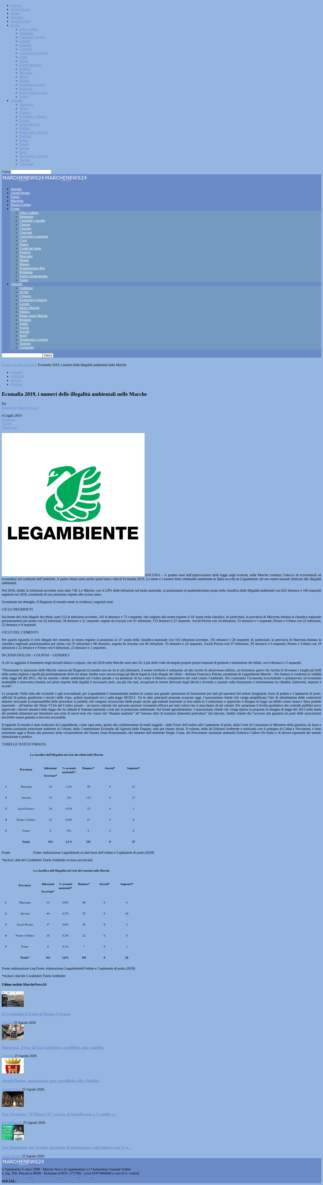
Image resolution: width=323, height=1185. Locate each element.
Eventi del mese (30, 65)
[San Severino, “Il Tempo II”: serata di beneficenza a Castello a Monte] (13, 1105)
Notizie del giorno (44, 1177)
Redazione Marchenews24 (20, 407)
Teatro (23, 96)
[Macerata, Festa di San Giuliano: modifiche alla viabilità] (13, 1039)
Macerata (17, 17)
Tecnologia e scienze (33, 156)
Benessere (26, 33)
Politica (24, 128)
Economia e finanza (33, 116)
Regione (25, 136)
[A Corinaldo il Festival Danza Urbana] (13, 1005)
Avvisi (23, 108)
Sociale (24, 148)
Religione (26, 89)
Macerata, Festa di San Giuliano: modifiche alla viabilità (53, 1047)
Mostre (24, 77)
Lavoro (24, 120)
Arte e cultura (28, 29)
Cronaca (25, 112)
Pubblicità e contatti (15, 1177)
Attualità (16, 100)
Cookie (99, 1177)
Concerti (25, 45)
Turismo (25, 160)
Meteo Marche (29, 124)
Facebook (24, 1181)
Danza (23, 61)
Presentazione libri (32, 85)
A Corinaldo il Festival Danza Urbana (36, 1014)
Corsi (23, 57)
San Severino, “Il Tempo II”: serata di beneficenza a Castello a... (59, 1114)
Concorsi (25, 49)
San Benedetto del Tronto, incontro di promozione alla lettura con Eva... (67, 1147)
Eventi (15, 25)
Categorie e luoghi (32, 37)
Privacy (85, 1177)
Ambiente (26, 104)
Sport (23, 152)
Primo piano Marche (33, 132)
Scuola (24, 144)
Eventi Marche (12, 1122)
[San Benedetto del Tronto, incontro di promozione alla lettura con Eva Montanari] (13, 1139)
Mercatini (26, 73)
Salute (23, 140)
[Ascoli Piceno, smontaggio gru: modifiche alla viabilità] (13, 1072)
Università (26, 164)
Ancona (16, 5)
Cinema (24, 41)
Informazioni (69, 1177)
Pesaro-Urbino (21, 21)
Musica (24, 81)
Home (6, 365)
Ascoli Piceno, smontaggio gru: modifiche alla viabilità (51, 1080)
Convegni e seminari (33, 53)
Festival (24, 69)
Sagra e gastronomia (33, 92)
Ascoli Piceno (20, 9)
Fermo (15, 13)
